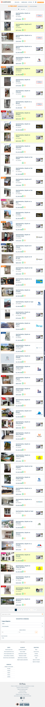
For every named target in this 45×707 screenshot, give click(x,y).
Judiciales (8, 676)
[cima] (39, 15)
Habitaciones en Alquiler (22, 655)
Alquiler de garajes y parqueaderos (22, 659)
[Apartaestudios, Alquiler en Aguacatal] (7, 148)
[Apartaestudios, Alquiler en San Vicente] (7, 159)
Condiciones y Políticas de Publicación (22, 687)
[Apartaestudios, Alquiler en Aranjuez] (7, 534)
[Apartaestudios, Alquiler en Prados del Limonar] (7, 314)
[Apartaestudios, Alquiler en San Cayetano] (7, 468)
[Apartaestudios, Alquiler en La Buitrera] (7, 490)
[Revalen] (39, 546)
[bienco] (39, 325)
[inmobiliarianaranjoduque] (39, 413)
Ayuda (36, 657)
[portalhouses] (39, 126)
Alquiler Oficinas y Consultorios (22, 657)
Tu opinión (44, 352)
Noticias (30, 2)
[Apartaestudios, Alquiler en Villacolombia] (7, 423)
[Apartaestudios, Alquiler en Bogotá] (7, 325)
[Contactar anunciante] (25, 19)
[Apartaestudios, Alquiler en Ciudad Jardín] (7, 347)
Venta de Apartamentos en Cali (9, 651)
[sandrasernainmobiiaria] (39, 347)
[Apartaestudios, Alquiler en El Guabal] (7, 181)
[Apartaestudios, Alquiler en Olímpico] (7, 114)
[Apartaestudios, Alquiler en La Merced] (7, 37)
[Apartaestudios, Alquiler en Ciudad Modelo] (7, 578)
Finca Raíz (17, 2)
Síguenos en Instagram (36, 661)
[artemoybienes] (39, 281)
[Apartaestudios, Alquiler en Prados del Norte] (7, 567)
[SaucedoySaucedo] (39, 237)
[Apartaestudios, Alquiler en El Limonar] (7, 247)
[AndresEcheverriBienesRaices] (39, 524)
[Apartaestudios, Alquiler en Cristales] (7, 214)
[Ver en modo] (19, 9)
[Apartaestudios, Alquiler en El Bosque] (7, 412)
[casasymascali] (39, 369)
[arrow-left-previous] (14, 610)
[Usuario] (36, 2)
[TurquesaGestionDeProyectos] (39, 501)
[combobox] (22, 614)
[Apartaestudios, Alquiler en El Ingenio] (7, 26)
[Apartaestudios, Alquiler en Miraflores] (7, 125)
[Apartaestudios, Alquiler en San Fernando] (7, 269)
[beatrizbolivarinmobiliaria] (39, 60)
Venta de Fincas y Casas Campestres (8, 657)
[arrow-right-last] (34, 610)
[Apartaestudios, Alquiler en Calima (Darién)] (7, 457)
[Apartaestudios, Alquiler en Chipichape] (7, 225)
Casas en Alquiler (22, 651)
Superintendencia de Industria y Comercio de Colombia (22, 695)
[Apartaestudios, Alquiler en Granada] (7, 358)
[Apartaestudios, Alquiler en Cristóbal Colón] (7, 236)
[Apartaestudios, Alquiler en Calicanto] (7, 92)
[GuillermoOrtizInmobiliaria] (39, 457)
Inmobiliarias (24, 2)
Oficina (36, 649)
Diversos (9, 674)
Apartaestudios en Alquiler (22, 653)
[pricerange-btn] (36, 632)
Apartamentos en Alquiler (22, 649)
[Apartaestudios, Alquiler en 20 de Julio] (7, 258)
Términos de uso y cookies (22, 692)
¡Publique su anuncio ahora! (9, 666)
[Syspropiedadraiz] (39, 590)
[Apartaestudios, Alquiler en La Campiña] (7, 545)
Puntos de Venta (36, 651)
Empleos (8, 672)
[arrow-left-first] (10, 610)
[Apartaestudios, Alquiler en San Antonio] (7, 170)
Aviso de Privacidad (22, 691)
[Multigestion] (39, 303)
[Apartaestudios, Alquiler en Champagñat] (7, 590)
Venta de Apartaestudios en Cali (9, 653)
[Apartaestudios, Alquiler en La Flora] (7, 203)
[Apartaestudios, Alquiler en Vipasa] (7, 137)
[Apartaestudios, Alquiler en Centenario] (7, 70)
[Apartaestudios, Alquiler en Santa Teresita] (7, 434)
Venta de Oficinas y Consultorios (9, 655)
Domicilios (36, 653)
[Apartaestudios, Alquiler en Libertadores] (7, 59)
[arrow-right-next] (32, 610)
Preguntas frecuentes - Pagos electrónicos (22, 694)
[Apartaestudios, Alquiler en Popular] (7, 379)
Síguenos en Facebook (36, 659)
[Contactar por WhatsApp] (23, 19)
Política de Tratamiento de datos (23, 689)
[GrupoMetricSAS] (39, 435)
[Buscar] (42, 614)
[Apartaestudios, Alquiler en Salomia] (7, 15)
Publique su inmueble (40, 2)
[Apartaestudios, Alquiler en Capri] (7, 303)
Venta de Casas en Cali (8, 649)
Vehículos (8, 670)
